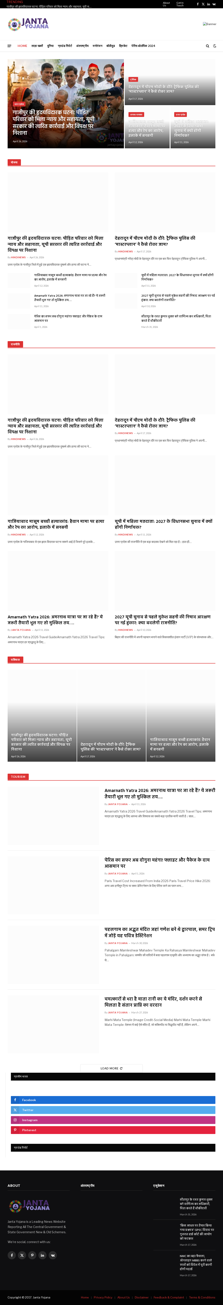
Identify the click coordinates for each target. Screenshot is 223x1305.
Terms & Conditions (202, 1297)
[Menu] (9, 46)
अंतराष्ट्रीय (82, 46)
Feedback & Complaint (169, 1297)
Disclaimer (142, 1297)
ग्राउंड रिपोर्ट (65, 46)
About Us (166, 4)
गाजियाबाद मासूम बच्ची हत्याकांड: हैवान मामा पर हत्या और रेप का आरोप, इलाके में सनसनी (147, 128)
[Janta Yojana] (28, 24)
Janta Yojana (21, 629)
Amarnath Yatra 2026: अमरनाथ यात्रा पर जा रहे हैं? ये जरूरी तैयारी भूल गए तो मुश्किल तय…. (69, 298)
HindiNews (18, 257)
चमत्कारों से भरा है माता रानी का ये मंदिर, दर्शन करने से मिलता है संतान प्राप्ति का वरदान (153, 1002)
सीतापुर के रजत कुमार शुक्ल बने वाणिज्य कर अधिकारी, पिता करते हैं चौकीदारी (176, 319)
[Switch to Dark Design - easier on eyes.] (214, 46)
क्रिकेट (123, 46)
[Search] (207, 46)
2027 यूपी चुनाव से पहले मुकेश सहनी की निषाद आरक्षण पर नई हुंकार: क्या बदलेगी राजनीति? (178, 298)
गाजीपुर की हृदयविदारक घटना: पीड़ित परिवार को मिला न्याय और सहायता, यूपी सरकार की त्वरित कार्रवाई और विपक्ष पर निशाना (50, 6)
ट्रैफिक (133, 79)
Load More (109, 1068)
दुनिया (50, 46)
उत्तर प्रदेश (19, 104)
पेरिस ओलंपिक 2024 (143, 46)
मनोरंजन (97, 46)
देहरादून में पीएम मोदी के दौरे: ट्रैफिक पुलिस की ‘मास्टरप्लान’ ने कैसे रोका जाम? (163, 89)
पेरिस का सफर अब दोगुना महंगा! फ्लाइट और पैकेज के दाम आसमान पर (68, 319)
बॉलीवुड (110, 46)
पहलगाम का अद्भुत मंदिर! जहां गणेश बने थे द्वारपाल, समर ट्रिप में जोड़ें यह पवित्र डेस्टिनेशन (160, 933)
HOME (22, 46)
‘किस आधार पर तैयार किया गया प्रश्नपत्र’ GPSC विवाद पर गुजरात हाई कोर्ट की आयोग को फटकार (197, 1232)
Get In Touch (180, 4)
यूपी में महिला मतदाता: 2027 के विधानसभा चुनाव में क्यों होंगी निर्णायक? (191, 128)
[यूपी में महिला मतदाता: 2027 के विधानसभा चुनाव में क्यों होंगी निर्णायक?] (126, 280)
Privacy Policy (103, 1297)
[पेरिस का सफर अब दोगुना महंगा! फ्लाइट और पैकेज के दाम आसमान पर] (19, 321)
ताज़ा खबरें (37, 46)
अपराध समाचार (136, 114)
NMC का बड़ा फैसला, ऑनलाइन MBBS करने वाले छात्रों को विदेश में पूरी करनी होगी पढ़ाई (196, 1263)
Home (85, 1297)
